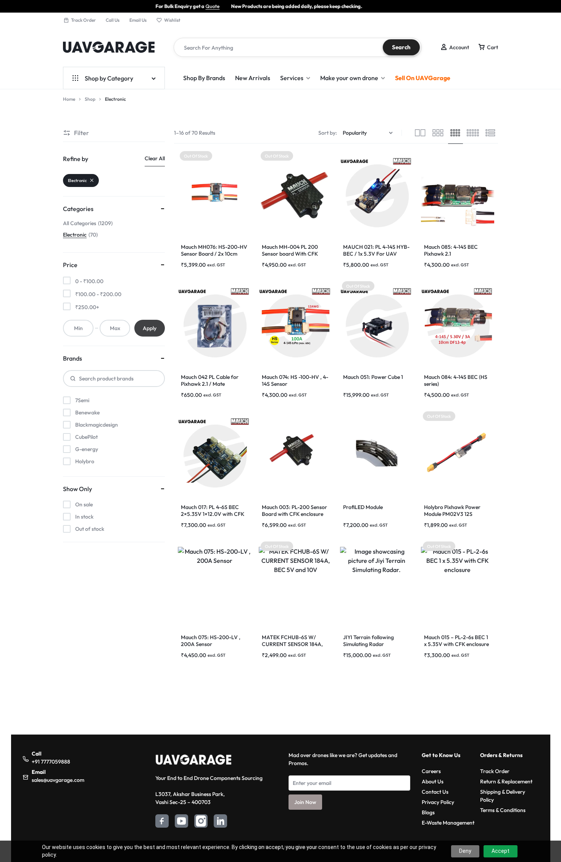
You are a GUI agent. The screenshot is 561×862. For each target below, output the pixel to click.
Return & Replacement (506, 781)
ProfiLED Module (363, 507)
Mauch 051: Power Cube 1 (373, 377)
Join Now (305, 802)
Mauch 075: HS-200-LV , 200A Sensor (210, 641)
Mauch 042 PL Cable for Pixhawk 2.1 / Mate (210, 380)
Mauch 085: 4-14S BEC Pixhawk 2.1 (451, 250)
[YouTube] (181, 822)
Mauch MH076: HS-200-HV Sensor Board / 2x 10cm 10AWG (214, 253)
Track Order (83, 20)
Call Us (112, 20)
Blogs (428, 812)
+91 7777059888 (51, 761)
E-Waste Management (448, 822)
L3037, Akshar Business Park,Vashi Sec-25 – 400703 (190, 798)
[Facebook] (162, 822)
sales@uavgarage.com (58, 780)
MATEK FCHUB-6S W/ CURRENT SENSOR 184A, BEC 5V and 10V (292, 644)
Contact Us (435, 791)
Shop (90, 99)
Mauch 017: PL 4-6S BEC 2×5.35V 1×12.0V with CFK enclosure (212, 514)
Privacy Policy (438, 802)
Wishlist (172, 20)
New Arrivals (252, 78)
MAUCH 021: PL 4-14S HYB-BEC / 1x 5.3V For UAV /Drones (376, 253)
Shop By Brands (204, 78)
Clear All (155, 158)
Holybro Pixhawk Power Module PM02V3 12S (452, 510)
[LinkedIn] (220, 822)
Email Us (138, 20)
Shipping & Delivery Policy (502, 795)
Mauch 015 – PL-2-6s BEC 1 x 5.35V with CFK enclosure (456, 641)
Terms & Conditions (503, 810)
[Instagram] (201, 822)
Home (69, 99)
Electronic (77, 180)
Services (291, 78)
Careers (431, 771)
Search (401, 47)
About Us (432, 781)
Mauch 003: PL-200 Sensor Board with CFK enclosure (294, 510)
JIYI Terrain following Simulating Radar (368, 641)
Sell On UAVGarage (422, 78)
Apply (149, 328)
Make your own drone (349, 78)
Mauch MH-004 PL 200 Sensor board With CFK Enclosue (290, 253)
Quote (170, 6)
